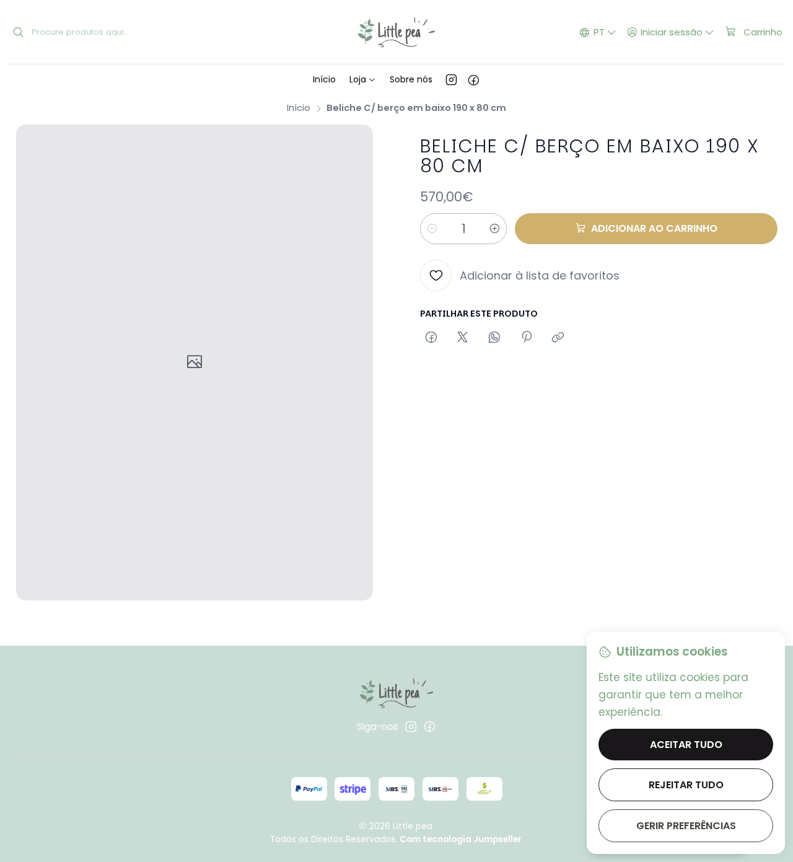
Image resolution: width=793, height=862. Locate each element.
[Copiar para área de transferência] (558, 338)
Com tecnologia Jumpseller (461, 839)
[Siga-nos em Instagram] (451, 79)
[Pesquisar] (18, 32)
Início (298, 107)
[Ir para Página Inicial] (396, 32)
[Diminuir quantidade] (432, 229)
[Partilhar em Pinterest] (526, 338)
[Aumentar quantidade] (495, 229)
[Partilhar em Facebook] (431, 338)
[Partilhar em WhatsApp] (495, 338)
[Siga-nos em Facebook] (473, 79)
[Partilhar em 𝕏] (463, 338)
